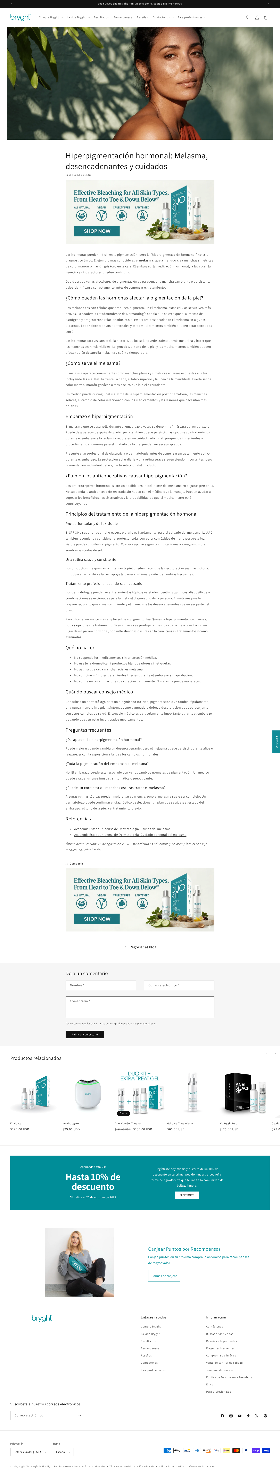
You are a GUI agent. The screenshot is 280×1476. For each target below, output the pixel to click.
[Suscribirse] (79, 1415)
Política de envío (146, 1466)
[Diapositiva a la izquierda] (266, 1053)
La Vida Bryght (150, 1334)
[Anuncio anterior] (11, 4)
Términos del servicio (120, 1466)
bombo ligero (71, 1123)
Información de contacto (201, 1466)
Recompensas (150, 1348)
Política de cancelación (171, 1466)
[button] (50, 17)
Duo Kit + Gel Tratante (128, 1123)
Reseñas (146, 1355)
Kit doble (15, 1123)
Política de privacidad (93, 1466)
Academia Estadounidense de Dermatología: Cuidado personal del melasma (130, 835)
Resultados (148, 1341)
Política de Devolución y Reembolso (230, 1377)
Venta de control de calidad (224, 1363)
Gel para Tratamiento (180, 1123)
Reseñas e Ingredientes (221, 1341)
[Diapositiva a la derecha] (275, 1053)
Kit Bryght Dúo (228, 1123)
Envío (209, 1384)
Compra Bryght (151, 1327)
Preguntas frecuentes (220, 1348)
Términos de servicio (219, 1370)
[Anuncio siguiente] (268, 4)
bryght (22, 1466)
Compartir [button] (76, 864)
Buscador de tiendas (219, 1334)
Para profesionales (153, 1370)
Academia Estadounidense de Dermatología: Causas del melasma (122, 829)
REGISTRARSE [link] (187, 1195)
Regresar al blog (143, 947)
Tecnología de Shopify (38, 1466)
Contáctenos (149, 1363)
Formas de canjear (164, 1275)
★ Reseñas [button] (277, 741)
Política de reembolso (66, 1466)
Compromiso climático (221, 1355)
